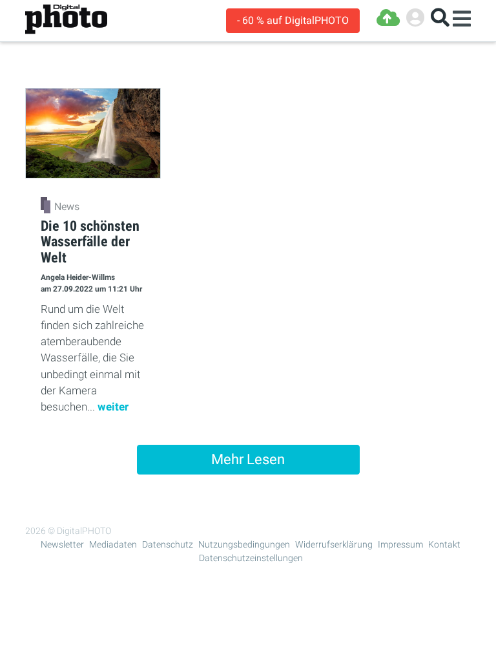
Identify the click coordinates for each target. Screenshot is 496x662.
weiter (113, 406)
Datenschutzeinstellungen (251, 558)
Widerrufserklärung (334, 544)
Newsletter (62, 544)
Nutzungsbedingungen (244, 544)
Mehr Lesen (248, 459)
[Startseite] (66, 20)
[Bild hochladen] (388, 17)
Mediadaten (113, 544)
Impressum (400, 544)
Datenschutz (167, 544)
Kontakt (444, 544)
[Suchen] (440, 17)
